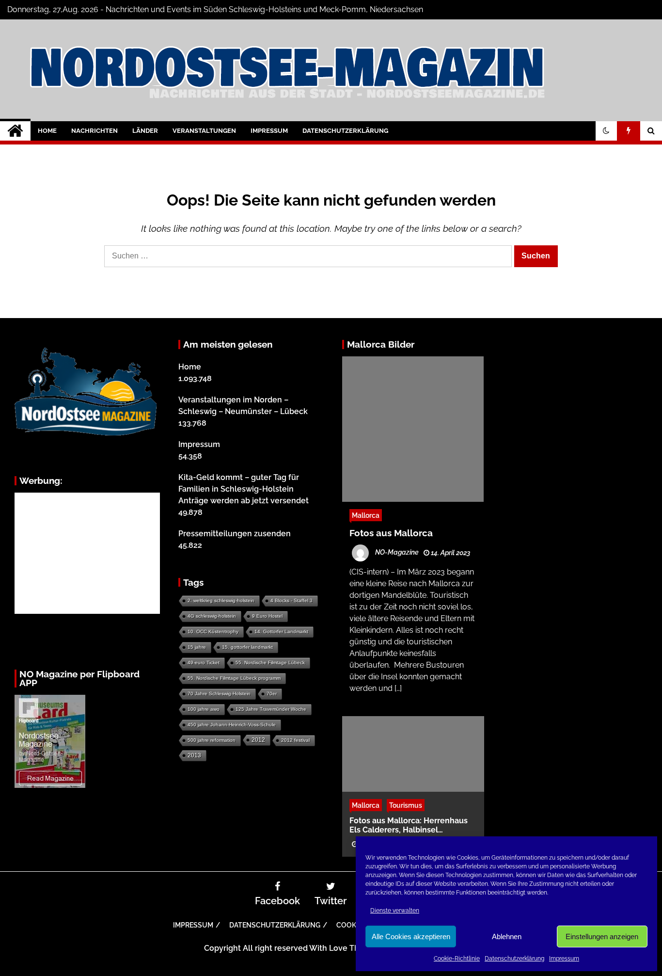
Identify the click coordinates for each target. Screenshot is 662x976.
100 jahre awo (204, 709)
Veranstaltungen (204, 130)
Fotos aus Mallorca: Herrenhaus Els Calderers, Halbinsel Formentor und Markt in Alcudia (408, 825)
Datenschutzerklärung (514, 958)
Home (47, 130)
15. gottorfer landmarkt (247, 647)
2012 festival (295, 740)
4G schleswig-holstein (212, 616)
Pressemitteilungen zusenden (234, 533)
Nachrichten (94, 130)
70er (272, 693)
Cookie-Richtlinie (457, 958)
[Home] (15, 131)
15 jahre (197, 647)
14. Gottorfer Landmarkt (281, 631)
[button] (606, 131)
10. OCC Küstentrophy (213, 631)
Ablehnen (506, 936)
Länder (145, 130)
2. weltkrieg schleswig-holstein (221, 600)
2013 (194, 755)
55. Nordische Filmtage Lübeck (270, 662)
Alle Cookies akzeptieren (411, 936)
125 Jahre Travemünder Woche (271, 709)
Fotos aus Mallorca (391, 533)
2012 (258, 739)
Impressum (564, 958)
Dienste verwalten (394, 910)
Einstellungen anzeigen (602, 936)
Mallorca (365, 515)
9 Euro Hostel (267, 616)
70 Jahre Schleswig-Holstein (219, 693)
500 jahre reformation (212, 740)
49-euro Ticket (204, 662)
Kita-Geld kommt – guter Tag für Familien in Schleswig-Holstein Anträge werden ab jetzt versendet (243, 489)
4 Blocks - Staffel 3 (291, 600)
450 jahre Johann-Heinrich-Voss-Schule (232, 724)
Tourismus (405, 804)
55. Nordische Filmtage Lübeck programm (234, 678)
